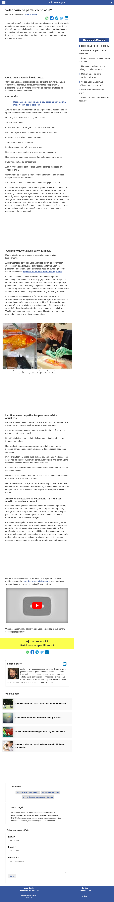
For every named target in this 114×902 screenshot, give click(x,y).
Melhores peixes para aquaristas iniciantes (90, 75)
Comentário (13, 857)
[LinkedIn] (64, 664)
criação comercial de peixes (36, 581)
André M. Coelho (31, 14)
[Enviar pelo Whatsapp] (47, 18)
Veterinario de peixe (50, 792)
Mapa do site (29, 888)
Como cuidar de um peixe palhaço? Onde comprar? (92, 68)
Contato (84, 888)
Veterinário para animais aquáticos (38, 797)
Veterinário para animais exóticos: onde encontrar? (91, 83)
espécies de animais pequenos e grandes (42, 272)
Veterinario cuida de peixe (28, 792)
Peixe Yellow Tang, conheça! (27, 105)
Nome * (11, 837)
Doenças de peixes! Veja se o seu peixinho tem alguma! (39, 102)
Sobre (84, 896)
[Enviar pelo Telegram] (56, 18)
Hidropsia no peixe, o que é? (95, 46)
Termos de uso (85, 891)
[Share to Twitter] (61, 18)
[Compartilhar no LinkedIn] (66, 18)
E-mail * (11, 847)
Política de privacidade (29, 891)
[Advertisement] (37, 57)
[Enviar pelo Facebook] (52, 18)
